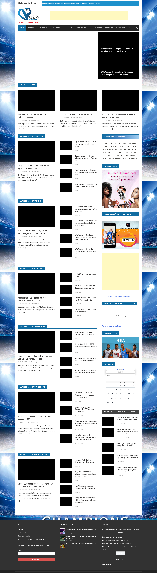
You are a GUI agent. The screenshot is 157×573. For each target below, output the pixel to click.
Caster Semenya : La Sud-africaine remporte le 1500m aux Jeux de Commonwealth (85, 437)
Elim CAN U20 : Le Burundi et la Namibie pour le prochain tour (85, 287)
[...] (26, 129)
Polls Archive (106, 564)
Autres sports (96, 28)
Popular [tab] (108, 412)
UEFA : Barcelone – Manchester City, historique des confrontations (128, 456)
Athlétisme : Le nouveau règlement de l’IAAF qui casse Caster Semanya (85, 409)
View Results (120, 559)
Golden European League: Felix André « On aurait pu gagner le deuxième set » (117, 50)
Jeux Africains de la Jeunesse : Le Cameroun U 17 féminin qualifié (86, 487)
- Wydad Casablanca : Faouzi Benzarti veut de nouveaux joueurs (127, 158)
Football (31, 28)
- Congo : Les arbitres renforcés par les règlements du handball (125, 152)
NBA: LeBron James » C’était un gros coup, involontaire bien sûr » (85, 371)
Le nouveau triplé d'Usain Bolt (114, 537)
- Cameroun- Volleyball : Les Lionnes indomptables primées (125, 149)
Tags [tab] (133, 412)
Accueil (22, 28)
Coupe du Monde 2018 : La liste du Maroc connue (85, 311)
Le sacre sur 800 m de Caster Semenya (117, 544)
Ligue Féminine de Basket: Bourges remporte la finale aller (85, 333)
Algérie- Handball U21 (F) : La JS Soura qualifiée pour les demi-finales (85, 144)
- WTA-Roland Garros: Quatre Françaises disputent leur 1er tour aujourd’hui (128, 146)
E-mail (21, 550)
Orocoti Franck (35, 120)
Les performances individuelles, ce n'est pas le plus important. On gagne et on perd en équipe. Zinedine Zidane (46, 3)
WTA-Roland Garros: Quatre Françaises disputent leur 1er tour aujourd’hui (86, 209)
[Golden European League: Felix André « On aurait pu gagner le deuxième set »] (118, 44)
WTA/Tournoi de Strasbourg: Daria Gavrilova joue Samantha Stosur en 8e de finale (86, 223)
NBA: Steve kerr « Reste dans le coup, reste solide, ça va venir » (85, 359)
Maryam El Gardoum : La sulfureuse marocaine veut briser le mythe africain (85, 474)
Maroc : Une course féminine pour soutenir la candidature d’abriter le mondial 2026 (86, 423)
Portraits (109, 28)
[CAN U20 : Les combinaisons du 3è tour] (78, 100)
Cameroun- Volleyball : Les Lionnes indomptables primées (85, 461)
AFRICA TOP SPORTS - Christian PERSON (117, 296)
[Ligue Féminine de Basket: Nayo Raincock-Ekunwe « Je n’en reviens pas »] (36, 342)
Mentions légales (24, 536)
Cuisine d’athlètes (123, 28)
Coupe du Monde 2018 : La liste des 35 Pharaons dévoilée (85, 299)
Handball (44, 28)
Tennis (69, 28)
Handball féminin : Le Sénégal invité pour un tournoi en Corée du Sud (86, 158)
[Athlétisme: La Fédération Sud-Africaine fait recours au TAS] (36, 402)
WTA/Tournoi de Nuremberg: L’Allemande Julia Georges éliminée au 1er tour (117, 73)
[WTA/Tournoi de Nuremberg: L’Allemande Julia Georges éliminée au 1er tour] (118, 67)
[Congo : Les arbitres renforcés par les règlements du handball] (36, 151)
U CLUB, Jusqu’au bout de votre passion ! (32, 539)
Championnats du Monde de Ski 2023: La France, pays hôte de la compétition (85, 500)
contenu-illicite (23, 533)
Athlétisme (81, 28)
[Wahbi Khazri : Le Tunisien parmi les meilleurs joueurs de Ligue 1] (36, 100)
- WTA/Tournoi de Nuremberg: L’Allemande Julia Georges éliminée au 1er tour (128, 144)
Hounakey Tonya (36, 236)
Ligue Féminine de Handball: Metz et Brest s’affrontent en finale (86, 185)
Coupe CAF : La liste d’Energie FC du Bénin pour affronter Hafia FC (128, 419)
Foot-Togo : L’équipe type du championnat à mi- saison (126, 445)
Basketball (57, 28)
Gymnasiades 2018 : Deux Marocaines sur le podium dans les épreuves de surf (85, 395)
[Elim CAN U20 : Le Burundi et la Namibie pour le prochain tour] (120, 100)
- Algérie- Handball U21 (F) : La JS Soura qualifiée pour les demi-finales (127, 155)
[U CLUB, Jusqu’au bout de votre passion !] (120, 235)
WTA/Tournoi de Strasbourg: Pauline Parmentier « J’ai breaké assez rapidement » (85, 237)
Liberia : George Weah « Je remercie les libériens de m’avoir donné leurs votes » (127, 431)
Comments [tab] (120, 412)
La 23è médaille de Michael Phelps (115, 540)
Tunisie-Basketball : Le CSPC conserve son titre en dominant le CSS (86, 346)
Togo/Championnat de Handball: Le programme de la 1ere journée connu (86, 172)
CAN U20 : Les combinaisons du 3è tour (76, 114)
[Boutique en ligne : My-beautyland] (120, 189)
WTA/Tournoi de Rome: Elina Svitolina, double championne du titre (85, 251)
